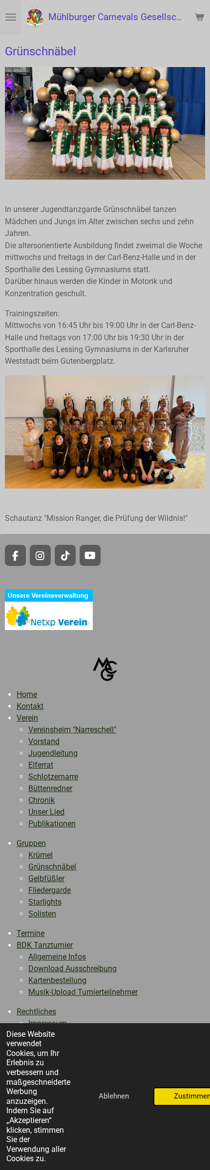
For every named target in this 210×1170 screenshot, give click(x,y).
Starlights (45, 902)
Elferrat (40, 765)
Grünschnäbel (52, 866)
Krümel (40, 855)
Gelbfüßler (46, 878)
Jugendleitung (53, 753)
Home (27, 694)
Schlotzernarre (53, 776)
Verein (27, 718)
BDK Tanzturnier (45, 945)
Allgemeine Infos (57, 956)
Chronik (41, 800)
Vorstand (44, 741)
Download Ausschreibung (72, 968)
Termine (30, 933)
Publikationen (52, 823)
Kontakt (30, 706)
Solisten (42, 913)
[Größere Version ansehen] (105, 123)
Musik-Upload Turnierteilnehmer (83, 992)
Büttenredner (50, 788)
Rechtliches (36, 1011)
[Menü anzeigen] (10, 17)
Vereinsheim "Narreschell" (72, 729)
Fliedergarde (49, 890)
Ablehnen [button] (114, 1096)
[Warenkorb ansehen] (199, 17)
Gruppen (31, 843)
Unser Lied (46, 812)
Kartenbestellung (57, 980)
